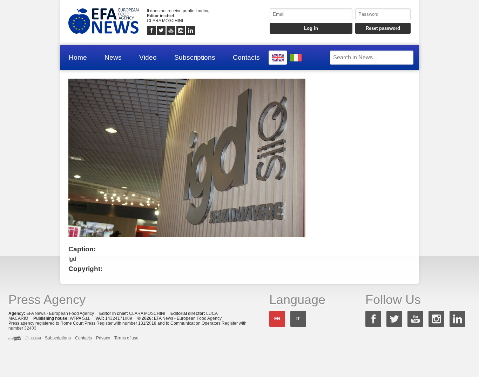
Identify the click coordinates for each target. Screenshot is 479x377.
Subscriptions (194, 57)
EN (277, 318)
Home (78, 57)
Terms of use (126, 338)
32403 (30, 328)
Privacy (103, 338)
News (113, 57)
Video (148, 57)
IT (298, 318)
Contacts (246, 57)
